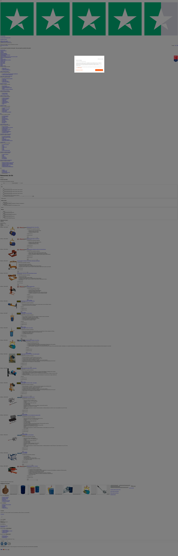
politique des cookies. (79, 67)
